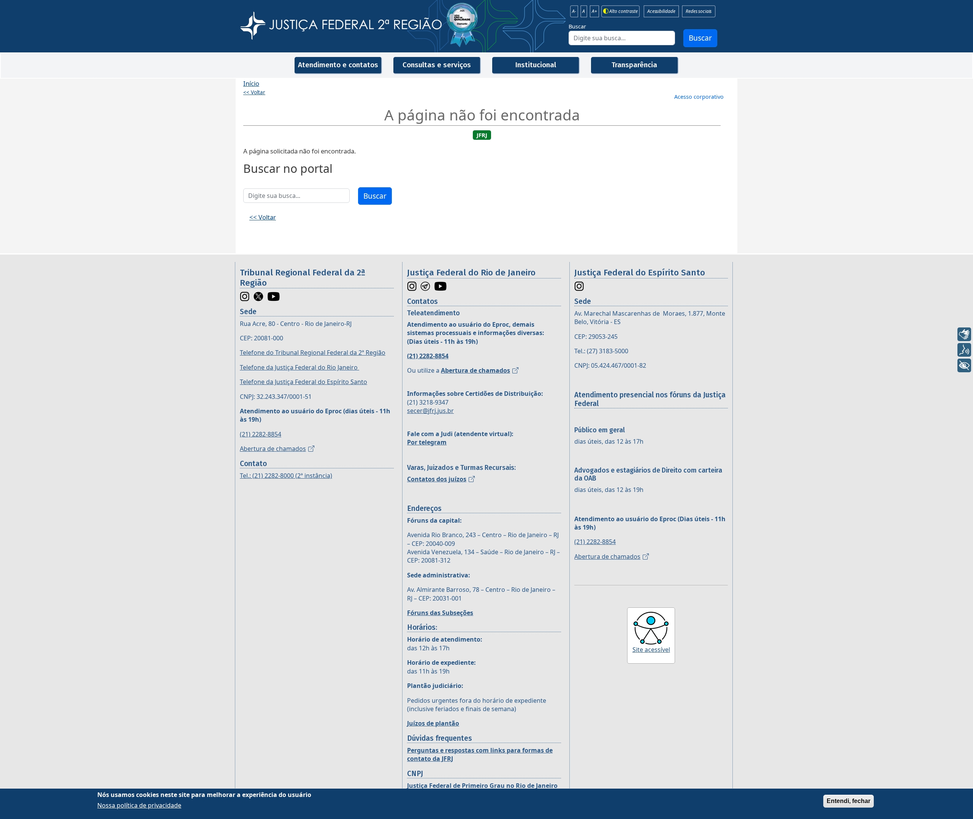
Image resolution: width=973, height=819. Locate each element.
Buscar (577, 26)
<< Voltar (254, 92)
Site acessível (651, 649)
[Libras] (964, 334)
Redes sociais (699, 11)
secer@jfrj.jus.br (430, 410)
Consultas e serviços (437, 64)
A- (574, 11)
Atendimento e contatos (338, 64)
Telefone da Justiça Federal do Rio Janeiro (299, 367)
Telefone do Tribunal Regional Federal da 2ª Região (312, 352)
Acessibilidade (661, 11)
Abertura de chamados (273, 448)
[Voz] (964, 350)
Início (251, 83)
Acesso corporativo (699, 96)
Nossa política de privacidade (139, 805)
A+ (594, 11)
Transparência (634, 64)
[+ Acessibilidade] (964, 365)
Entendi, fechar (848, 801)
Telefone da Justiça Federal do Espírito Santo (303, 382)
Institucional (535, 64)
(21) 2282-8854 (260, 434)
